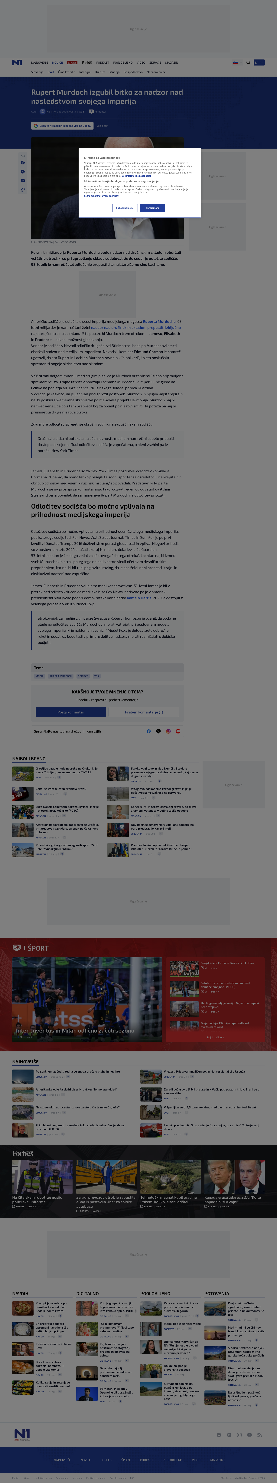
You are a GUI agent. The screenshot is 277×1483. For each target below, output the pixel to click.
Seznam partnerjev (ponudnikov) (101, 195)
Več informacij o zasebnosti (136, 175)
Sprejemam (152, 208)
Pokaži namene (125, 208)
